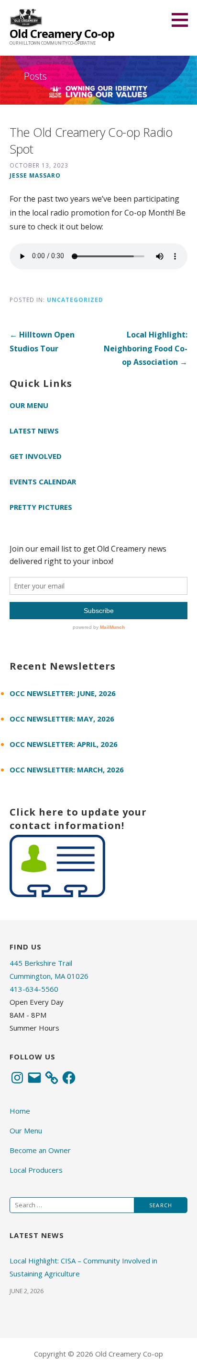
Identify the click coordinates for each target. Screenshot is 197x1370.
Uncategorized (75, 299)
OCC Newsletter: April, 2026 (64, 744)
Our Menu (29, 405)
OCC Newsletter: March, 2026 (67, 769)
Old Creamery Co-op (62, 33)
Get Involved (36, 456)
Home (20, 1111)
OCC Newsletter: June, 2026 (63, 693)
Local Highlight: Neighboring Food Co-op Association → (145, 348)
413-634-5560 (34, 989)
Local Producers (36, 1170)
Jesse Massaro (35, 175)
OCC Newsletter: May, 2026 (62, 718)
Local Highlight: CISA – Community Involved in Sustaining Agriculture (83, 1267)
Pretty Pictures (41, 507)
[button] (183, 19)
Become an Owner (40, 1150)
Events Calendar (43, 481)
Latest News (34, 430)
